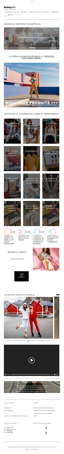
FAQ (6, 16)
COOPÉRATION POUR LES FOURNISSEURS (38, 12)
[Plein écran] (57, 374)
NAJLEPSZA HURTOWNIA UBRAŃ (38, 57)
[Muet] (55, 374)
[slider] (30, 374)
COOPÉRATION (54, 12)
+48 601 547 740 (9, 427)
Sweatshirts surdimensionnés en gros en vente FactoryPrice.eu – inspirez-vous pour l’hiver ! (28, 341)
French (11, 15)
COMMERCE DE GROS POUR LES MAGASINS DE (44, 410)
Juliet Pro (27, 449)
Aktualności (32, 376)
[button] (58, 294)
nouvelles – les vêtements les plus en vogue (15, 416)
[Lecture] (6, 374)
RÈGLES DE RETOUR (8, 410)
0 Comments (36, 399)
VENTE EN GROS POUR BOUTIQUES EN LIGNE (43, 408)
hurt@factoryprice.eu (11, 429)
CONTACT (35, 416)
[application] (31, 360)
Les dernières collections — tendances (16, 12)
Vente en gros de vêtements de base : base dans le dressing (32, 380)
